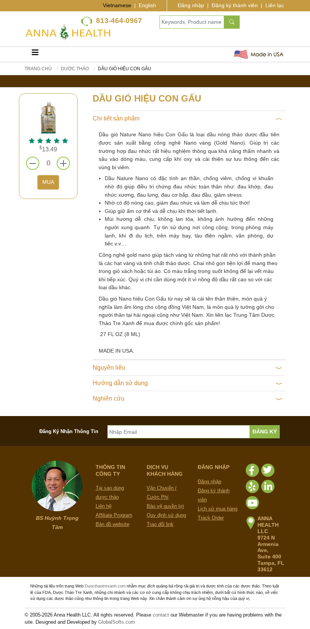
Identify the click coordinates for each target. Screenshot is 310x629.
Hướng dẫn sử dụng (120, 383)
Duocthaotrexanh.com (105, 586)
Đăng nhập (191, 5)
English (147, 5)
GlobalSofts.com (116, 622)
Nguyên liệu (109, 367)
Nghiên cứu (108, 398)
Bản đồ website (112, 524)
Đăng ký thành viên (235, 5)
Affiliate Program (114, 515)
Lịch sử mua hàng (217, 509)
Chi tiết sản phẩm (116, 118)
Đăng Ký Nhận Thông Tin (68, 431)
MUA (48, 182)
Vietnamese (117, 5)
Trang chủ (38, 68)
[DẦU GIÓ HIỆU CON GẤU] (48, 117)
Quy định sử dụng (166, 515)
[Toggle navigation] (35, 54)
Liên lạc (274, 5)
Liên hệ (104, 506)
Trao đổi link (160, 524)
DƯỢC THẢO (75, 68)
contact (161, 615)
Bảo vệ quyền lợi (165, 506)
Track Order (211, 518)
